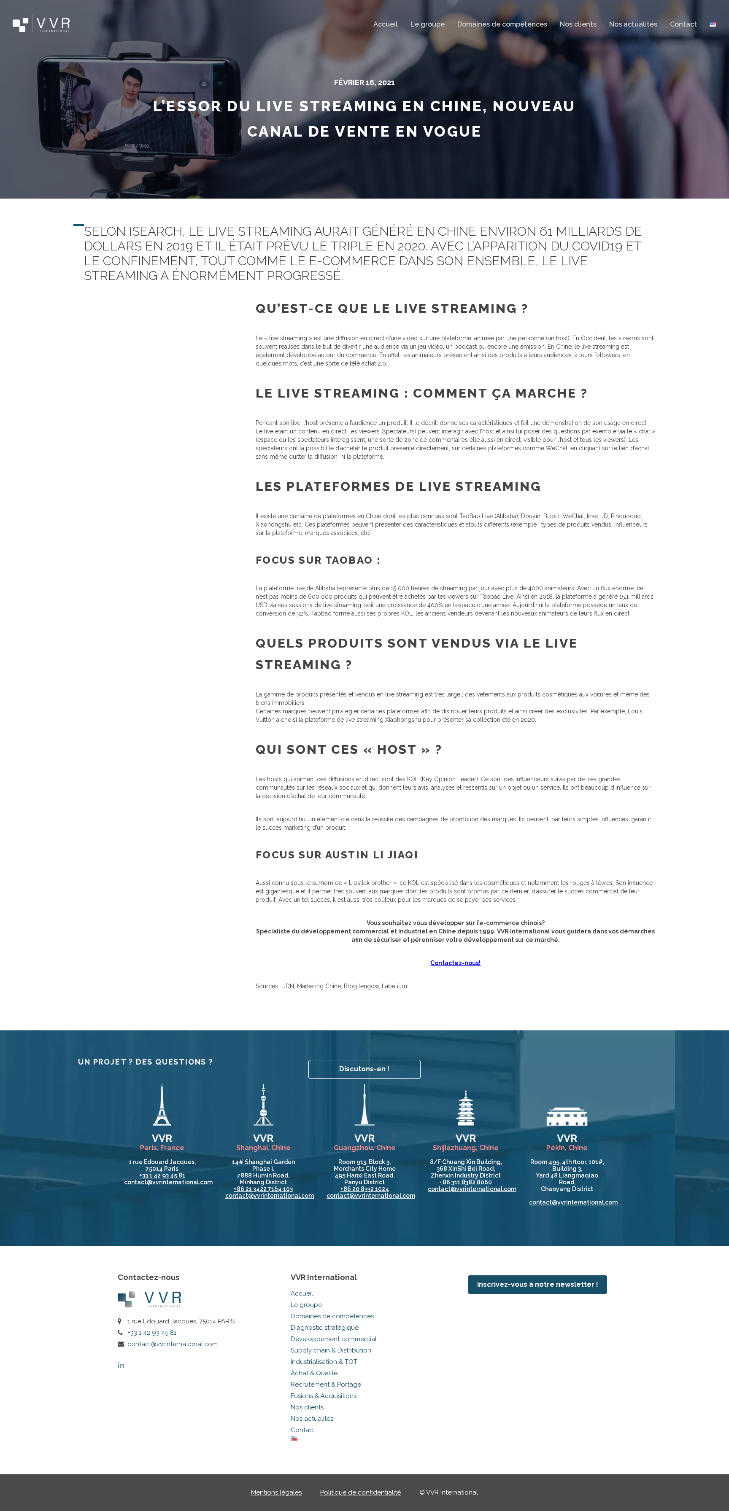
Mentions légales (276, 1492)
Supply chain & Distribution (331, 1350)
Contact (683, 24)
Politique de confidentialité (360, 1492)
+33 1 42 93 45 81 (162, 1175)
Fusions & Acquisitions (323, 1396)
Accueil (385, 24)
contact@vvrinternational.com (172, 1344)
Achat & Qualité (314, 1373)
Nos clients (578, 24)
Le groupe (427, 24)
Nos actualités (633, 24)
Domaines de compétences (502, 24)
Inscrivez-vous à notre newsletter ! (537, 1284)
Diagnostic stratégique (325, 1327)
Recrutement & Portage (326, 1384)
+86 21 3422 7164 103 (263, 1189)
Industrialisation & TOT (324, 1362)
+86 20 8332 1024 (364, 1189)
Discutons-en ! (364, 1069)
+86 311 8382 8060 (466, 1182)
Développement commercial (334, 1339)
